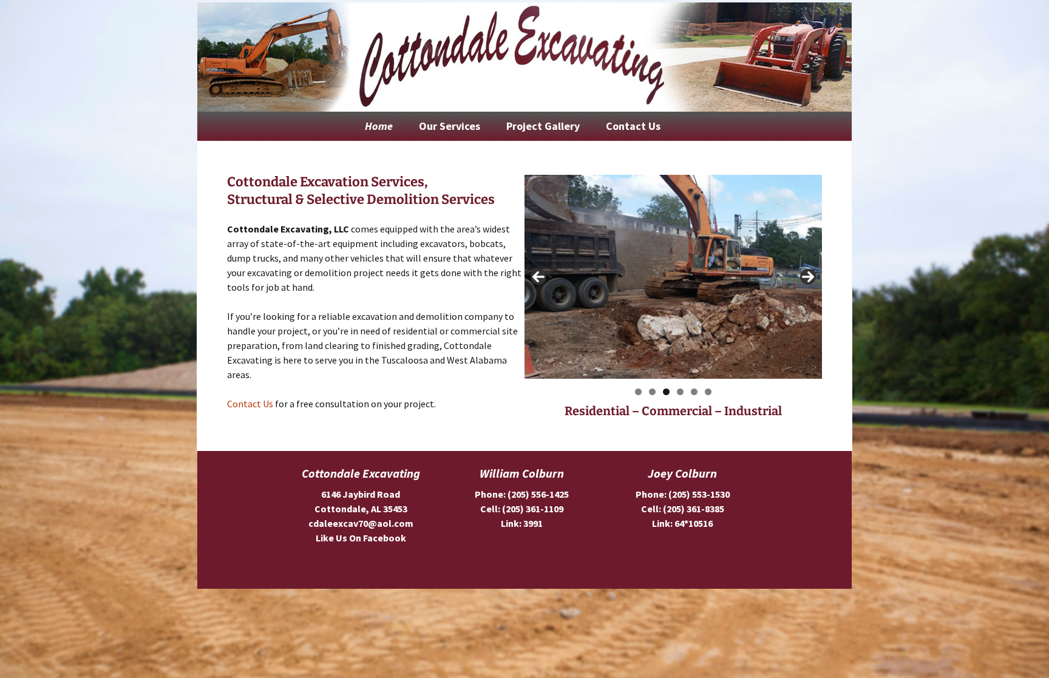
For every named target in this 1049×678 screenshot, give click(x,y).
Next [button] (808, 277)
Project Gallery (543, 126)
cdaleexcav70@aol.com (360, 523)
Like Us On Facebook (361, 538)
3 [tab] (666, 391)
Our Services (449, 126)
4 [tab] (680, 391)
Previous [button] (538, 277)
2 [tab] (652, 391)
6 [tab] (708, 391)
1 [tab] (638, 391)
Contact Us (633, 126)
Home (379, 126)
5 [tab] (694, 391)
